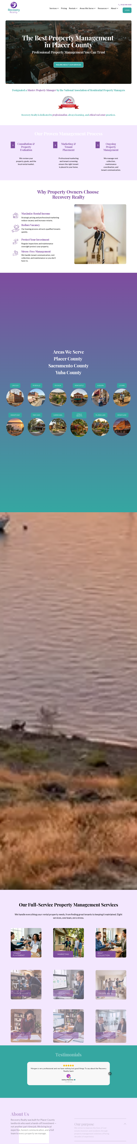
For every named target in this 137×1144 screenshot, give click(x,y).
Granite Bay (15, 415)
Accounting (63, 992)
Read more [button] (68, 1076)
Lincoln (15, 385)
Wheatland (121, 415)
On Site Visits (106, 992)
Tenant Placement (19, 954)
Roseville (36, 385)
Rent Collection (104, 954)
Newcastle (79, 385)
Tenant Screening (20, 1034)
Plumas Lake (100, 415)
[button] (27, 1076)
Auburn (100, 385)
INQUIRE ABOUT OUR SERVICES (68, 65)
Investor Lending (105, 1034)
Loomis (122, 385)
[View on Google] (68, 1081)
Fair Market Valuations (66, 1034)
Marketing (63, 954)
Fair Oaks (36, 415)
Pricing (64, 8)
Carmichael (57, 415)
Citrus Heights (79, 415)
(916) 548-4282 (126, 5)
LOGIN (127, 10)
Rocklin (58, 385)
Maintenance (21, 992)
